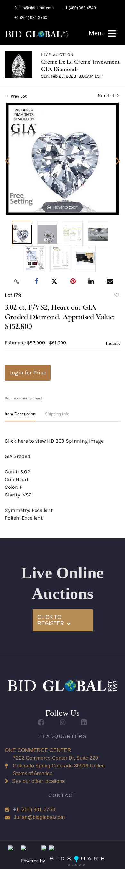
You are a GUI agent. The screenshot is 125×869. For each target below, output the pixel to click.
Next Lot (106, 95)
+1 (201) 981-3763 (34, 809)
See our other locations (38, 781)
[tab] (20, 417)
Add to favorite (116, 295)
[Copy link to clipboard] (17, 281)
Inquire (113, 343)
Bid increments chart (23, 398)
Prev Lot (18, 96)
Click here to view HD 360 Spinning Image (54, 441)
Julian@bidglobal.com (39, 817)
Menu (98, 33)
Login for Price (27, 372)
